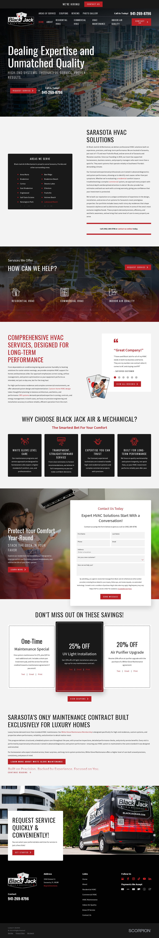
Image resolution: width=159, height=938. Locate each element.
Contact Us (93, 4)
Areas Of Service (47, 13)
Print (40, 674)
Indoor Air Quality (89, 905)
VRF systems (24, 395)
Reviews (76, 13)
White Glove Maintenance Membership (76, 732)
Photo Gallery (90, 13)
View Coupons (78, 698)
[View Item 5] (132, 377)
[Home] (21, 19)
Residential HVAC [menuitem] (61, 22)
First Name (81, 534)
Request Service (22, 90)
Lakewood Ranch (51, 202)
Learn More (17, 569)
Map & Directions (50, 886)
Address (81, 550)
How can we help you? (85, 565)
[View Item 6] (136, 377)
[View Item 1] (115, 377)
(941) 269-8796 (109, 229)
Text (23, 674)
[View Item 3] (123, 377)
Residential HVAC (89, 889)
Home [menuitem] (41, 21)
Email (114, 542)
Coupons (63, 13)
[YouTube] (144, 878)
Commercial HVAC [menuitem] (80, 22)
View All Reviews (126, 384)
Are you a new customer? (86, 557)
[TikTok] (139, 878)
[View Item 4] (128, 377)
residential (122, 178)
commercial (113, 182)
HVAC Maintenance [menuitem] (98, 22)
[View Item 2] (119, 377)
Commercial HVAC (89, 894)
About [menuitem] (50, 21)
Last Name (116, 534)
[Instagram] (133, 878)
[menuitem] (10, 933)
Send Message (110, 596)
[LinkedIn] (150, 878)
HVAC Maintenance (89, 899)
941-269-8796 (140, 13)
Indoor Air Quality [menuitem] (117, 22)
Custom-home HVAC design (60, 388)
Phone (80, 542)
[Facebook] (128, 878)
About (84, 884)
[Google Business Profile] (122, 878)
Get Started (22, 852)
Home (84, 879)
